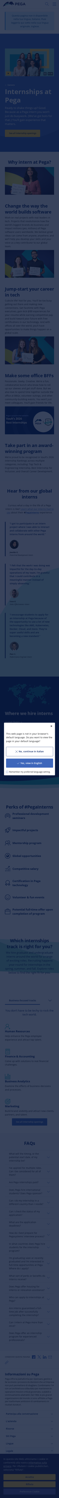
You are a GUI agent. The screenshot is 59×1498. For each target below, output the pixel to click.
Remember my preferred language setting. (29, 771)
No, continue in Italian (31, 751)
